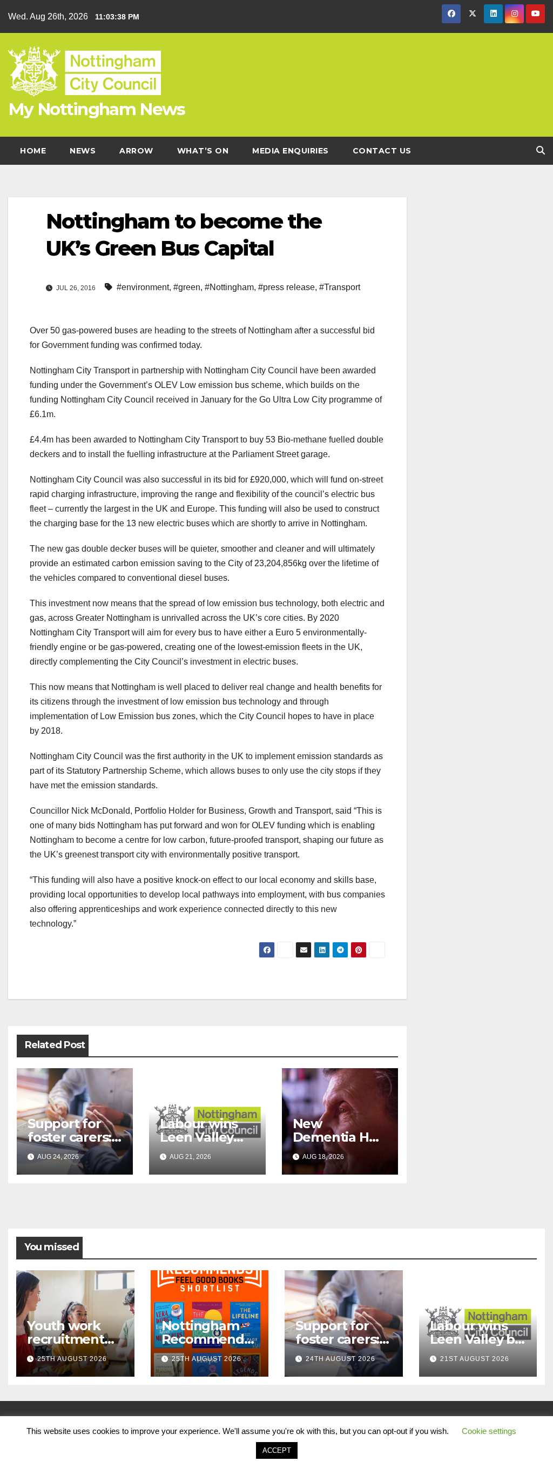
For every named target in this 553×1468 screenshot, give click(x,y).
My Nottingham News (96, 109)
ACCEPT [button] (276, 1450)
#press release (286, 287)
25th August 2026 (72, 1359)
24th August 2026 (340, 1359)
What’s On (203, 151)
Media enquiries (290, 151)
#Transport (339, 287)
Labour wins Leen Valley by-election (199, 1137)
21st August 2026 (474, 1359)
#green (186, 287)
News (83, 151)
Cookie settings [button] (489, 1431)
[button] (540, 150)
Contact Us (382, 151)
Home (33, 151)
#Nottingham (229, 287)
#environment (143, 287)
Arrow (136, 151)
